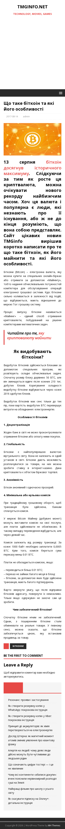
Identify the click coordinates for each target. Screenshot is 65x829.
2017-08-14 (12, 116)
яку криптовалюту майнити (29, 335)
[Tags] (32, 687)
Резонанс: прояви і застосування (28, 700)
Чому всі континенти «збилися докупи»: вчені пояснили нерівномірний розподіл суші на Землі (32, 778)
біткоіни (18, 646)
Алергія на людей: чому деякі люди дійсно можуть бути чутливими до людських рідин (29, 754)
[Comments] (51, 687)
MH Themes (54, 825)
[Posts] (13, 687)
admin (26, 116)
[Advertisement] (32, 54)
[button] (60, 92)
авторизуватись (13, 676)
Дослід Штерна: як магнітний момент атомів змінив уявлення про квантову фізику (31, 740)
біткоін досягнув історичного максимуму (32, 167)
